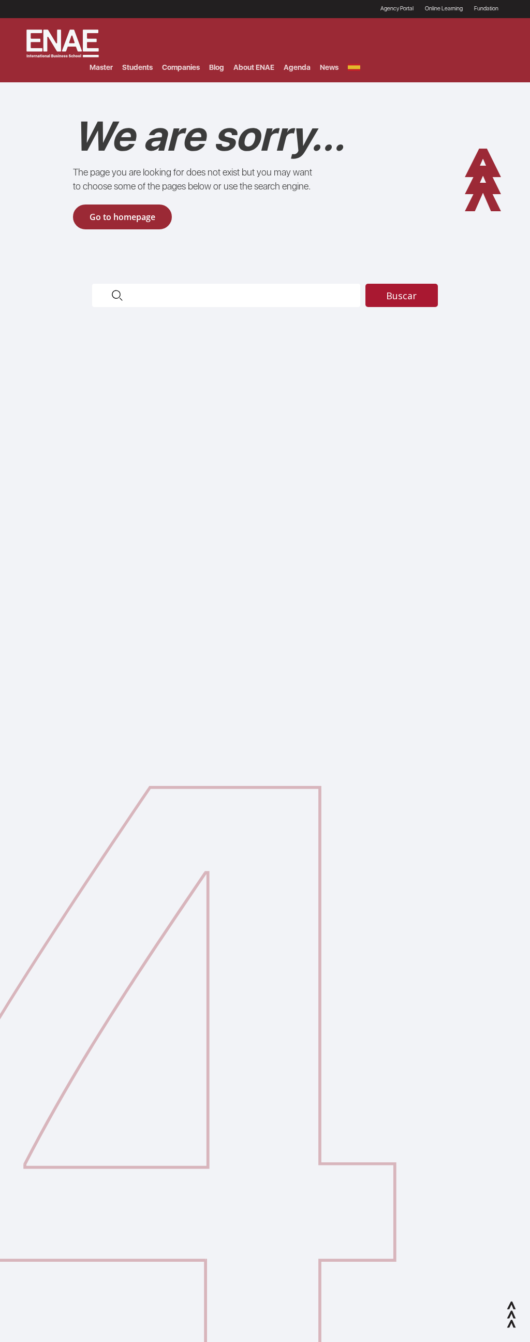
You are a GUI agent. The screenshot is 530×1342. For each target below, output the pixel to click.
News (329, 67)
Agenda (297, 67)
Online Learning (444, 8)
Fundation (486, 8)
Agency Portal (397, 8)
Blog (216, 67)
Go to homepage (122, 217)
